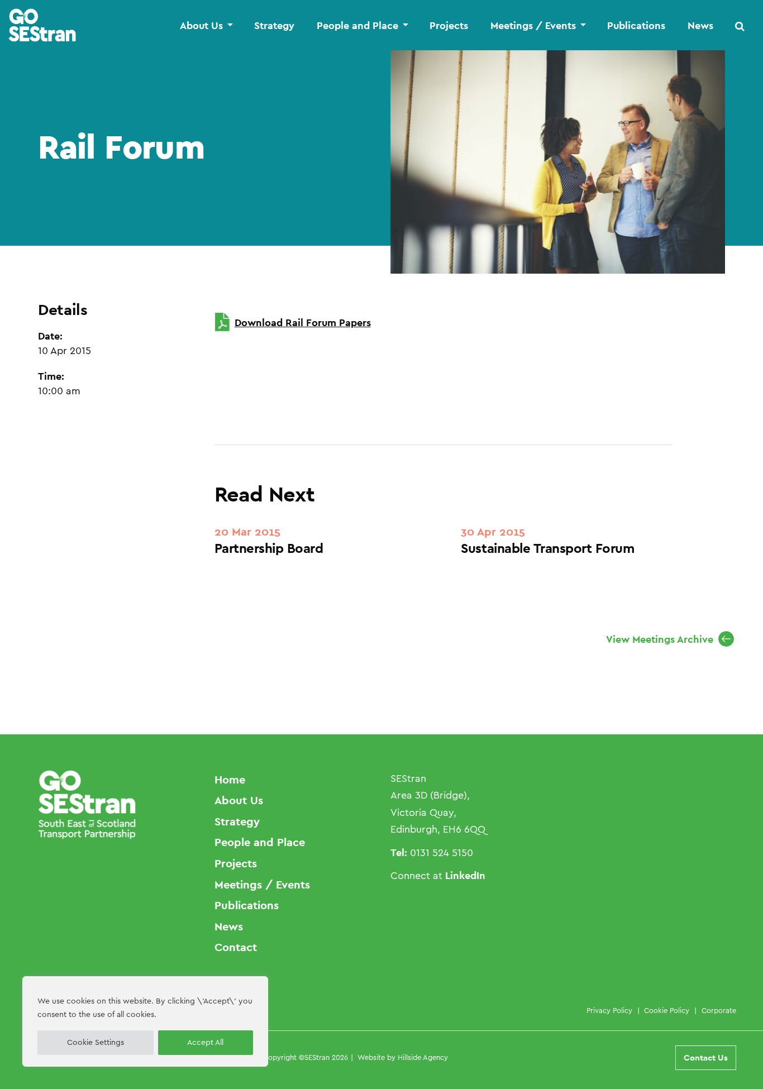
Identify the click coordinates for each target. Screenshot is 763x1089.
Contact (235, 947)
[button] (740, 26)
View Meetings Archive (659, 639)
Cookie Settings (95, 1043)
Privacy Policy (609, 1010)
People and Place (357, 26)
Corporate (719, 1010)
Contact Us (706, 1057)
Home (229, 779)
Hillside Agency (423, 1057)
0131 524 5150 (441, 853)
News (700, 26)
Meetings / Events (533, 26)
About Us (201, 26)
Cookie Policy (666, 1010)
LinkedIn (465, 875)
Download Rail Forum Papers (303, 322)
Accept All (205, 1043)
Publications (636, 26)
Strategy (274, 26)
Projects (449, 26)
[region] (145, 1021)
